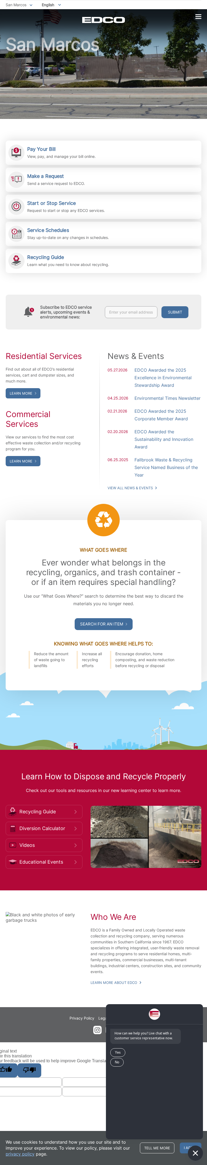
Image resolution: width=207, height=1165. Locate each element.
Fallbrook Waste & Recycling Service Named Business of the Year (166, 467)
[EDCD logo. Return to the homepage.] (103, 20)
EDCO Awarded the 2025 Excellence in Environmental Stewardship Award (163, 377)
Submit (175, 312)
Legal (103, 1018)
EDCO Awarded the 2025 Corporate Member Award (161, 414)
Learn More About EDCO (114, 982)
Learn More (21, 393)
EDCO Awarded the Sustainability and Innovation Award (163, 439)
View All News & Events (131, 488)
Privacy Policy (82, 1018)
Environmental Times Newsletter (167, 398)
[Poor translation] (29, 1070)
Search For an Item (102, 624)
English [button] (48, 4)
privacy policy (20, 1154)
